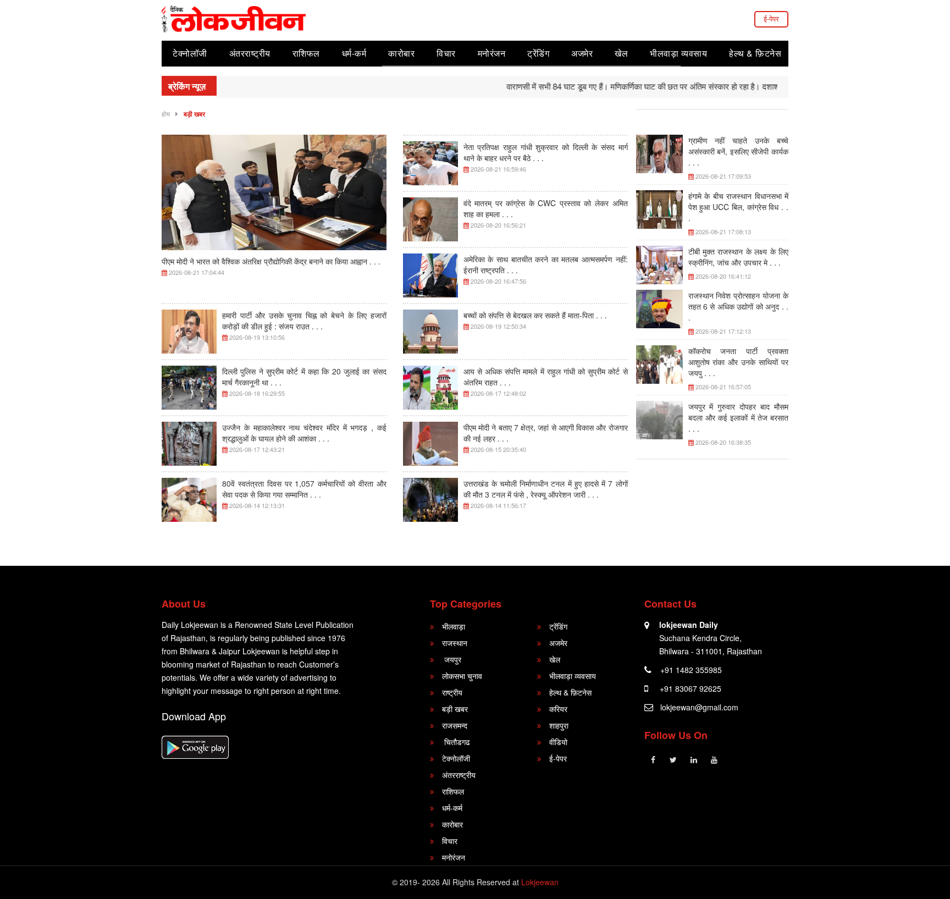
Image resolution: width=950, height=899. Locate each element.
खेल (621, 53)
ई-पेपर (771, 18)
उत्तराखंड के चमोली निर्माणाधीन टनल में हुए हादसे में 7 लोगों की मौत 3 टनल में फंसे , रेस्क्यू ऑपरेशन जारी (545, 489)
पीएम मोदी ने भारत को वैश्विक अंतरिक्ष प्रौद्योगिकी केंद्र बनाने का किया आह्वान (271, 261)
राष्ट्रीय (452, 692)
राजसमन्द (454, 725)
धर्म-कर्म (354, 53)
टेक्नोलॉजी (190, 53)
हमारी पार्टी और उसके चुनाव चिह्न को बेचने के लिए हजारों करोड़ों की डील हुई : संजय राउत (304, 321)
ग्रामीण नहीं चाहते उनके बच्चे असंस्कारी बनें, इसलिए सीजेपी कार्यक (738, 151)
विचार (446, 53)
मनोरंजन (492, 53)
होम (166, 113)
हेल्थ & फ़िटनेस (755, 53)
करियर (558, 708)
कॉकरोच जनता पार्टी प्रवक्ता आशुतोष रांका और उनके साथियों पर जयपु (738, 361)
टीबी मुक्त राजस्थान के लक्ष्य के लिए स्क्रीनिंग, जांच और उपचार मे (738, 257)
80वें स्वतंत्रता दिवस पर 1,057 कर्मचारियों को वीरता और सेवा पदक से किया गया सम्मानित (304, 489)
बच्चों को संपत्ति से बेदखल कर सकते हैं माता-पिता (535, 315)
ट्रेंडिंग (538, 53)
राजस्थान (454, 642)
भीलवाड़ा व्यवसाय (678, 53)
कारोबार (401, 53)
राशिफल (306, 53)
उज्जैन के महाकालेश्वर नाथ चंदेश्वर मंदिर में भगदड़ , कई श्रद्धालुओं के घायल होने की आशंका (304, 433)
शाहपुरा (558, 725)
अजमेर (582, 53)
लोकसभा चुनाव (462, 675)
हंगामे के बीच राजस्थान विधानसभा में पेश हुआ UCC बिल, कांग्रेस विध (738, 206)
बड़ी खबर (194, 114)
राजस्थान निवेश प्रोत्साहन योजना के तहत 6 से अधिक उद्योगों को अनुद (738, 306)
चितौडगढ (456, 741)
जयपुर (451, 659)
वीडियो (558, 741)
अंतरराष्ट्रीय (249, 53)
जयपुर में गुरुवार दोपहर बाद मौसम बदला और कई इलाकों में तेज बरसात (738, 417)
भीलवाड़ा (453, 626)
